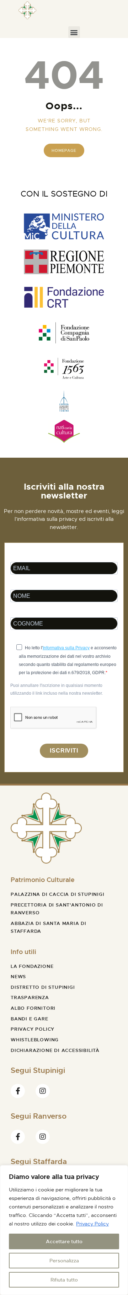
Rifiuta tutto (64, 1280)
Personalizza (64, 1260)
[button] (74, 32)
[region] (64, 1230)
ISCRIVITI (64, 751)
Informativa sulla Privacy (66, 647)
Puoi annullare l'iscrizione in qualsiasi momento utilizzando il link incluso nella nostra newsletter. (56, 689)
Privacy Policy (92, 1223)
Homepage (64, 150)
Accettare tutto (64, 1241)
